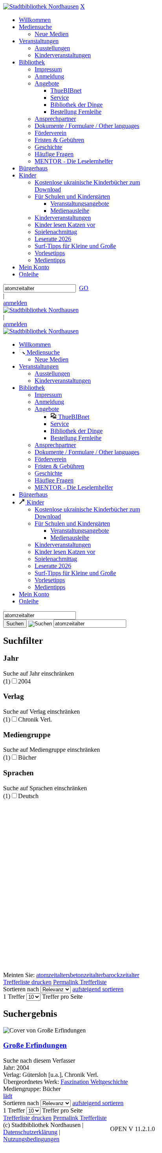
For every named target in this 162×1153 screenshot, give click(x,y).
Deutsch (28, 796)
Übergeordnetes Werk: (32, 1081)
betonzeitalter (86, 975)
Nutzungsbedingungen (31, 1139)
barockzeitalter (121, 975)
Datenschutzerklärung (30, 1132)
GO (83, 288)
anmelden (15, 303)
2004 (24, 681)
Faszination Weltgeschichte (94, 1081)
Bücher (27, 757)
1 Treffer (14, 996)
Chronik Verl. (35, 719)
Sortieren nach (21, 989)
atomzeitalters (53, 975)
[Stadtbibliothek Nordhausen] (41, 6)
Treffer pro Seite (62, 996)
